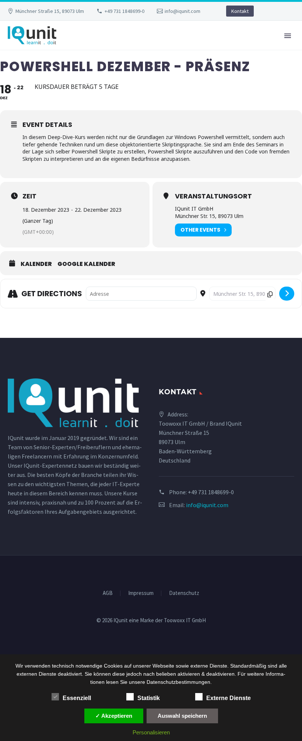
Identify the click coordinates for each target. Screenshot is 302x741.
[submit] (286, 294)
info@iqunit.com (182, 11)
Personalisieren (151, 732)
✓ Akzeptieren (113, 716)
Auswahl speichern (182, 716)
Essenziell (77, 698)
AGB (108, 593)
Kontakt (240, 11)
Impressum (141, 593)
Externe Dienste (228, 698)
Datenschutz (184, 593)
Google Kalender (86, 264)
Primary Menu (287, 35)
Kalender (36, 264)
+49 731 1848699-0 (124, 11)
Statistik (148, 698)
